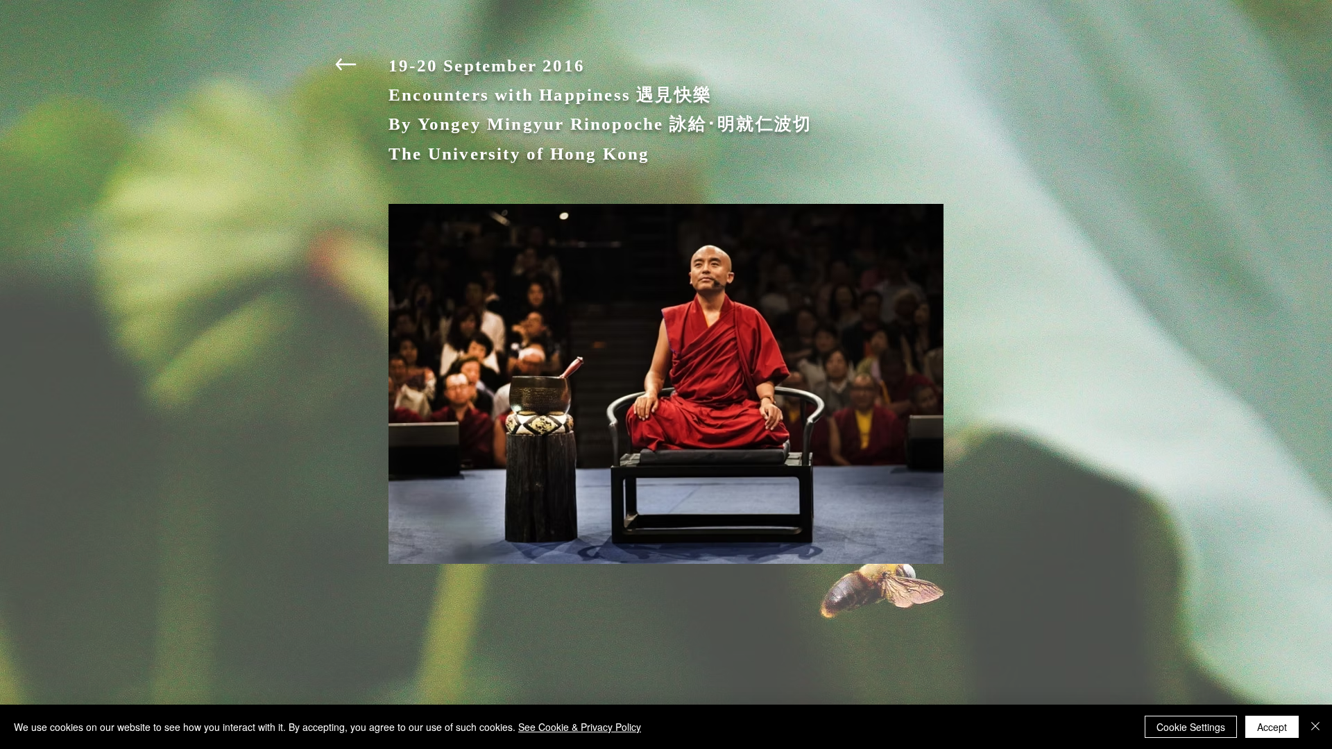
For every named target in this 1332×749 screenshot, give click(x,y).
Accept (1272, 727)
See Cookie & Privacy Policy (579, 727)
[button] (666, 384)
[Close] (1315, 727)
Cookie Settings (1190, 727)
